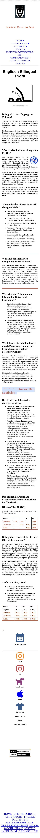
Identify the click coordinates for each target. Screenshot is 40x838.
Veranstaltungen (19, 58)
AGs (19, 55)
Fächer (19, 49)
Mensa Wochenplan (20, 61)
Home (19, 40)
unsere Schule (24, 813)
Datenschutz (28, 831)
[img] (20, 11)
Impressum (9, 831)
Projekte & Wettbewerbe (19, 52)
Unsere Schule (19, 43)
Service (19, 64)
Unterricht (19, 46)
